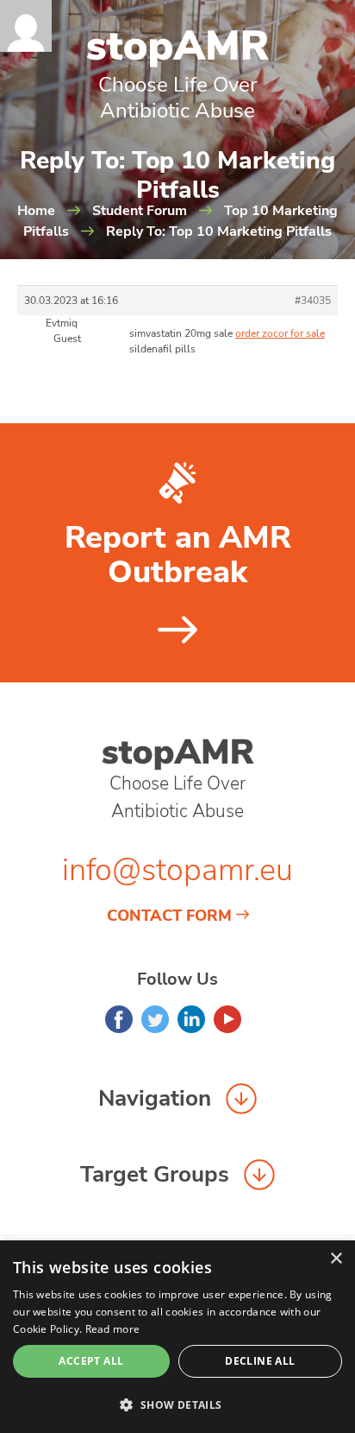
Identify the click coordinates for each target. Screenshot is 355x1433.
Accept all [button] (91, 1361)
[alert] (177, 1336)
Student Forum (139, 210)
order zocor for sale (280, 333)
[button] (177, 1404)
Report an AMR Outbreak (178, 555)
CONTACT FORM (169, 915)
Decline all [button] (260, 1361)
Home (36, 210)
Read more (112, 1329)
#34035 (313, 301)
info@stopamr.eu (177, 870)
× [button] (335, 1258)
